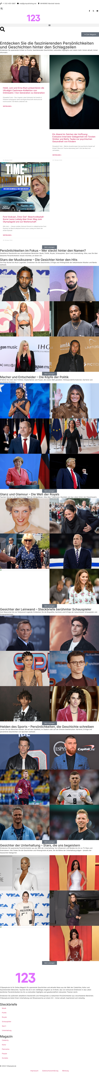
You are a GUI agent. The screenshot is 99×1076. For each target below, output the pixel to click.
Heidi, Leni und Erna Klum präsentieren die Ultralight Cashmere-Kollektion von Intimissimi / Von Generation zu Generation (24, 90)
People (4, 1053)
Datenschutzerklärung (50, 1071)
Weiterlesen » (7, 106)
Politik (4, 1013)
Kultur (4, 1045)
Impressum (34, 1071)
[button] (1, 8)
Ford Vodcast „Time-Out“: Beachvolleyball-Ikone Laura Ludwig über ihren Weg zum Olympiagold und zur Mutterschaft (23, 219)
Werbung (65, 1071)
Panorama (5, 1049)
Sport (4, 1026)
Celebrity (5, 1040)
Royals (4, 1017)
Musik (4, 1008)
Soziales (5, 1058)
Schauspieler (6, 1021)
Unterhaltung (6, 1030)
